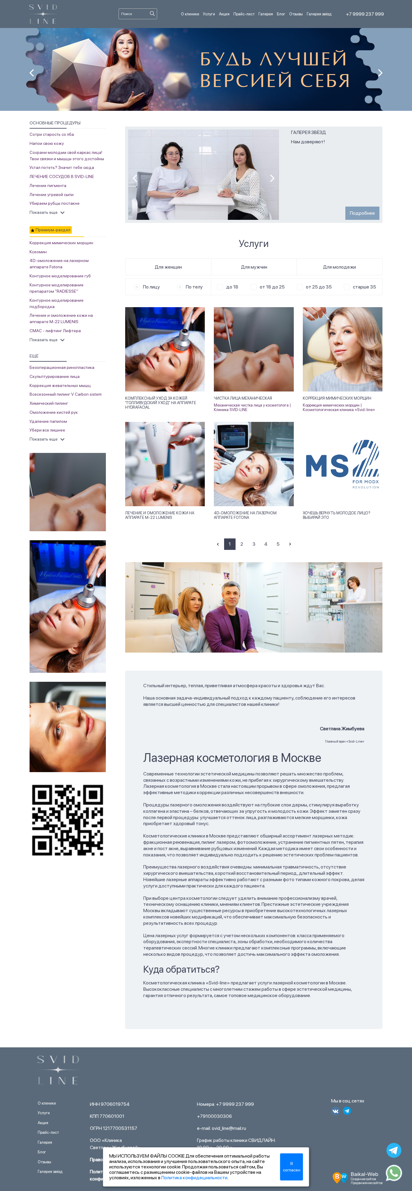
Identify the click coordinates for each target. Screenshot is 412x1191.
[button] (380, 72)
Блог (281, 14)
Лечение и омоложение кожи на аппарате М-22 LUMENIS (159, 515)
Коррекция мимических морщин (61, 242)
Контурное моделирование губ (60, 275)
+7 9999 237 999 (365, 14)
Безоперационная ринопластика (62, 367)
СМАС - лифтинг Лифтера (55, 330)
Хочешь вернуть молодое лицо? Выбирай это (336, 515)
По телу (194, 287)
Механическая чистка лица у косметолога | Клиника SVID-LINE (252, 407)
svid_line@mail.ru (229, 1128)
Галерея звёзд (319, 14)
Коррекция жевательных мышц (60, 385)
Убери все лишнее (47, 430)
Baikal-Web (364, 1174)
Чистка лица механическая (243, 398)
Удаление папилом (48, 421)
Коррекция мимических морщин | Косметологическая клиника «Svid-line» (339, 407)
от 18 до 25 (272, 287)
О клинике (190, 14)
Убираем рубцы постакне (55, 203)
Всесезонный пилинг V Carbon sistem (66, 394)
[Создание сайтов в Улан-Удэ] (340, 1177)
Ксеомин (38, 251)
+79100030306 (214, 1116)
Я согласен (291, 1166)
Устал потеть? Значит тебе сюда (62, 167)
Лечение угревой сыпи (52, 194)
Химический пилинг (49, 403)
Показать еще (44, 212)
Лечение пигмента (48, 185)
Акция (224, 14)
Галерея (265, 14)
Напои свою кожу (47, 143)
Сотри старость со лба (52, 134)
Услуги (209, 14)
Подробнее (362, 213)
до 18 (232, 287)
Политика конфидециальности (194, 1177)
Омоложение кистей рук (54, 412)
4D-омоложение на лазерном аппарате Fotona (245, 515)
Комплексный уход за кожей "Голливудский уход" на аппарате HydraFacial (160, 402)
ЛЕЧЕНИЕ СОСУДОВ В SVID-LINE (62, 176)
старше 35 (364, 287)
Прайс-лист (244, 14)
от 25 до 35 (319, 287)
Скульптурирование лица (55, 376)
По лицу (151, 287)
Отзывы (296, 14)
